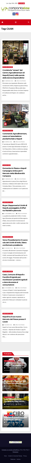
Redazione (13, 459)
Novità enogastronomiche (10, 379)
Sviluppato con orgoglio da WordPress (11, 449)
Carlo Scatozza (21, 80)
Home (5, 456)
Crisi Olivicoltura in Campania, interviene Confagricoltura (14, 401)
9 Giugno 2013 (8, 324)
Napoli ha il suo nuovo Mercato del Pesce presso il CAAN (14, 319)
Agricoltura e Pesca (7, 130)
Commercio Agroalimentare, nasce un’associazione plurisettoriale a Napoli (14, 136)
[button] (28, 22)
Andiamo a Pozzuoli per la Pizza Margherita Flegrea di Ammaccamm (15, 383)
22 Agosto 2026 (10, 367)
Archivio (18, 459)
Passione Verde (6, 165)
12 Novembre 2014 (9, 213)
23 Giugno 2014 (8, 248)
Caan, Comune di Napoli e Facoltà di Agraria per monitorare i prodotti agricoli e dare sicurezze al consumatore (14, 280)
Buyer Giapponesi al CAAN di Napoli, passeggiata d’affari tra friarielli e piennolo (14, 208)
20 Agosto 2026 (10, 386)
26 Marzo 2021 (8, 141)
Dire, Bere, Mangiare (7, 67)
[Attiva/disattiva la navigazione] (15, 22)
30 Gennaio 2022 (9, 80)
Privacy (25, 456)
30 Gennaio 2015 (9, 179)
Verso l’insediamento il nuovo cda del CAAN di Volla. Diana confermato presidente (15, 242)
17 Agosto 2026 (10, 404)
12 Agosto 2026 (10, 422)
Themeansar (15, 452)
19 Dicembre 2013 (9, 287)
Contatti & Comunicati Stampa (15, 456)
